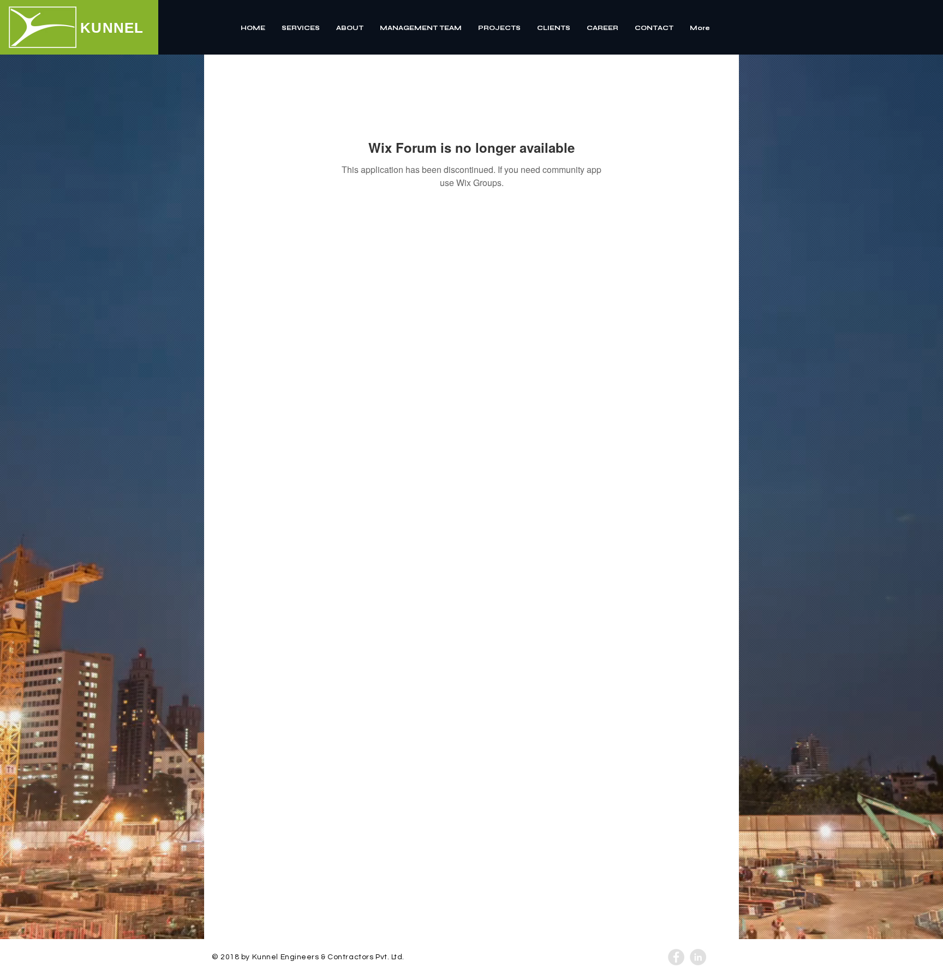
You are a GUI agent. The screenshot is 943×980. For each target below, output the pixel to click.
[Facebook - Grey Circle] (676, 957)
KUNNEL (112, 28)
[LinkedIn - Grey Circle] (698, 957)
